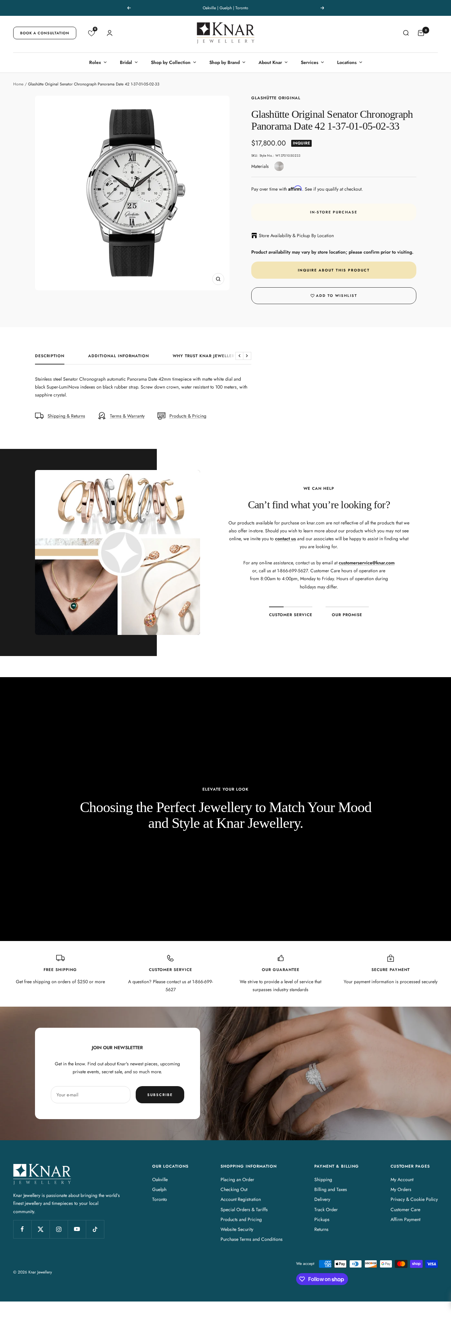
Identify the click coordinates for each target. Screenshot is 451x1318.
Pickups (322, 1219)
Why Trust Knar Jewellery (205, 356)
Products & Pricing (187, 416)
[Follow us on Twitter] (40, 1229)
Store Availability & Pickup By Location (296, 235)
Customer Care (405, 1209)
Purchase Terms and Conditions (252, 1239)
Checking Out (234, 1189)
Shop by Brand (224, 62)
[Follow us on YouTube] (77, 1229)
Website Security (237, 1229)
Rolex (95, 62)
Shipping (323, 1179)
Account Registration (241, 1199)
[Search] (405, 33)
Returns (321, 1229)
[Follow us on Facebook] (22, 1229)
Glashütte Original (275, 98)
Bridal (126, 62)
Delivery (322, 1199)
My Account (402, 1179)
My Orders (401, 1189)
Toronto (159, 1199)
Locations (347, 62)
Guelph (159, 1189)
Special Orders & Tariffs (244, 1209)
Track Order (326, 1209)
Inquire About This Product (334, 270)
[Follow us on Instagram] (59, 1229)
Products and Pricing (241, 1219)
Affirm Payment (405, 1219)
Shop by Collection (171, 62)
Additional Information (118, 356)
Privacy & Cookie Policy (414, 1199)
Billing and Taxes (330, 1189)
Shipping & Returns (66, 416)
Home (18, 84)
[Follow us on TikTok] (95, 1229)
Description (49, 356)
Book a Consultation (44, 33)
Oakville (160, 1179)
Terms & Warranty (127, 416)
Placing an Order (237, 1179)
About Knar (270, 62)
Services (309, 62)
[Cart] (421, 33)
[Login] (109, 33)
